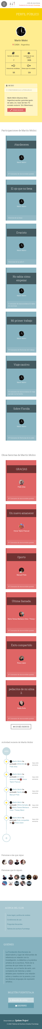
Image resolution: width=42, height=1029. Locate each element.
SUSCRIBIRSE (22, 1005)
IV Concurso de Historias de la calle (21, 438)
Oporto (21, 557)
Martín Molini (17, 761)
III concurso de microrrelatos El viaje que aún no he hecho (21, 393)
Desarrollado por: (16, 1020)
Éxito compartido (21, 645)
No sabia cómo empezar (21, 278)
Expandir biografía (17, 110)
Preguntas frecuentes (14, 924)
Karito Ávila (21, 708)
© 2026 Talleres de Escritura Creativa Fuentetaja (22, 1024)
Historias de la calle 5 (16, 262)
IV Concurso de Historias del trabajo (21, 350)
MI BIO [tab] (11, 85)
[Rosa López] (13, 822)
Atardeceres (21, 144)
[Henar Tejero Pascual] (21, 779)
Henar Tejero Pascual (21, 531)
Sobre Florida (21, 408)
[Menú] (4, 4)
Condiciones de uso (14, 919)
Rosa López (21, 663)
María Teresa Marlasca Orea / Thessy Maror (23, 619)
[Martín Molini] (21, 31)
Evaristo (21, 232)
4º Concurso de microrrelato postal (21, 174)
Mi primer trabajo (21, 320)
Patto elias (21, 487)
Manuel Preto (21, 575)
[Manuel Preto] (25, 792)
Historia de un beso (15, 218)
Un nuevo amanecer (21, 513)
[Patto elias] (28, 764)
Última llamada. (21, 601)
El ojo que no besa (21, 188)
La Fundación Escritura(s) (17, 952)
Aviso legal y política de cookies (18, 915)
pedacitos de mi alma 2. (21, 691)
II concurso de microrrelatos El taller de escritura (21, 305)
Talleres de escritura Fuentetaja (18, 928)
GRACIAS (21, 469)
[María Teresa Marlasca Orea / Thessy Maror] (11, 807)
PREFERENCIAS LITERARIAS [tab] (20, 90)
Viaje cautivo (21, 364)
